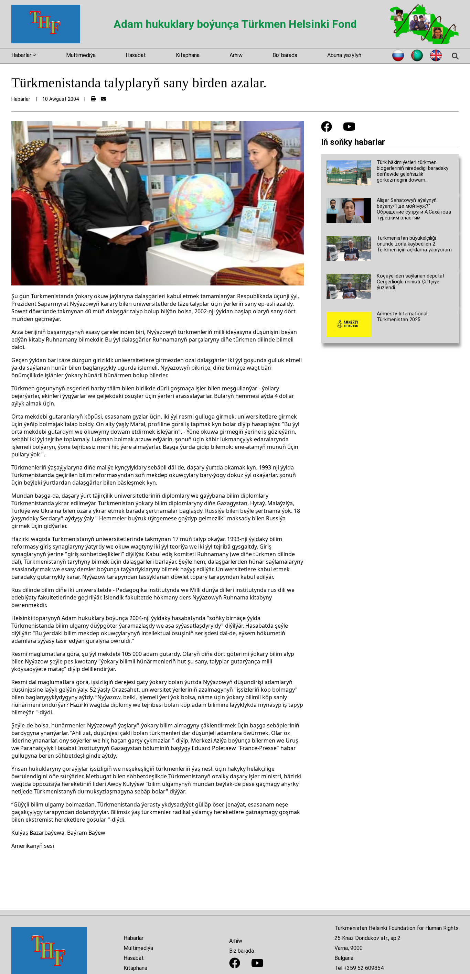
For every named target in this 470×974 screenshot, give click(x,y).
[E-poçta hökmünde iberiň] (103, 99)
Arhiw (236, 55)
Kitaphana (188, 55)
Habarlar (133, 938)
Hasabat (136, 55)
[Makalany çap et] (93, 99)
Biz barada (285, 55)
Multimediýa (81, 55)
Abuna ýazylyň (344, 55)
